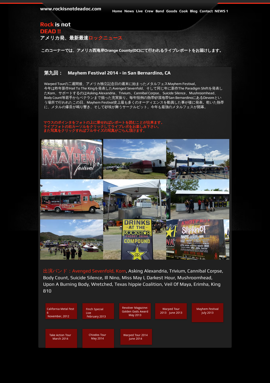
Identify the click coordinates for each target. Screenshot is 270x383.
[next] (220, 202)
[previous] (48, 202)
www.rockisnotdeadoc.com (70, 8)
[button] (71, 159)
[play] (221, 256)
